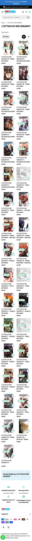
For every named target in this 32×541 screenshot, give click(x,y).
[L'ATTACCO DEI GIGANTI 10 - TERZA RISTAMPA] (8, 401)
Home (3, 23)
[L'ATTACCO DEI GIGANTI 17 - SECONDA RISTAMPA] (24, 149)
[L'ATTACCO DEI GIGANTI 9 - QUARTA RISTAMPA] (24, 300)
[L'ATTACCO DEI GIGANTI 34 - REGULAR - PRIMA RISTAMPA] (24, 426)
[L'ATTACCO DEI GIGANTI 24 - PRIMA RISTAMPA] (24, 98)
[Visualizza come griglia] (24, 37)
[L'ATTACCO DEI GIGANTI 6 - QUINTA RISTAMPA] (8, 351)
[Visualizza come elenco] (29, 37)
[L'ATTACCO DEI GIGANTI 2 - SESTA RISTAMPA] (8, 275)
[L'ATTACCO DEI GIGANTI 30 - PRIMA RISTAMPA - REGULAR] (24, 224)
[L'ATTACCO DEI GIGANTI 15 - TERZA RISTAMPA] (24, 174)
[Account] (23, 12)
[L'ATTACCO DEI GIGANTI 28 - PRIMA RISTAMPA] (24, 73)
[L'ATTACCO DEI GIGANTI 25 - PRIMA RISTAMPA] (8, 73)
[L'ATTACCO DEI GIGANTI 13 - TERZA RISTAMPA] (24, 325)
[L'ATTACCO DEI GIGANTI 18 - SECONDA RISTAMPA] (8, 149)
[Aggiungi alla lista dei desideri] (13, 43)
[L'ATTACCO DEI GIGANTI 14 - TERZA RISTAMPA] (24, 275)
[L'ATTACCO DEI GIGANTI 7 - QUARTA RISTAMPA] (8, 325)
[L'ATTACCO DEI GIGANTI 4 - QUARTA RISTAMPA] (8, 300)
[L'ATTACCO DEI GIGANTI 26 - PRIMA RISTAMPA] (24, 124)
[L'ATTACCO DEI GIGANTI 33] (8, 451)
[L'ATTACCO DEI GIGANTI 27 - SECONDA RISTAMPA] (8, 124)
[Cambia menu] (2, 12)
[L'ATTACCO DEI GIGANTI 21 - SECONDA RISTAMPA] (8, 174)
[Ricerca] (28, 17)
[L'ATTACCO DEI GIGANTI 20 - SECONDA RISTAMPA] (24, 48)
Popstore (9, 534)
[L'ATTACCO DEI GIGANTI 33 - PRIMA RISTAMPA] (8, 426)
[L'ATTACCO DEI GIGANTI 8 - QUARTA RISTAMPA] (8, 376)
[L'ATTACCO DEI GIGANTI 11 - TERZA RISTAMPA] (24, 401)
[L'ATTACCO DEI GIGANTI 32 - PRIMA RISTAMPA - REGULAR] (24, 250)
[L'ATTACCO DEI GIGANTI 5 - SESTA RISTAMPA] (24, 376)
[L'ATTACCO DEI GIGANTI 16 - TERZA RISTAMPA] (8, 199)
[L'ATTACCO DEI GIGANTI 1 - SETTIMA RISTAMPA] (24, 199)
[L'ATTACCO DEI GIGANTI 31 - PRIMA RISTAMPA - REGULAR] (8, 224)
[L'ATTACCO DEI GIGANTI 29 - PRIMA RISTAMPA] (8, 48)
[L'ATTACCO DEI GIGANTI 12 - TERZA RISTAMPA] (24, 351)
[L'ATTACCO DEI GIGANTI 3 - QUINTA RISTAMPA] (8, 250)
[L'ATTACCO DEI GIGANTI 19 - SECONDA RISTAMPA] (8, 98)
